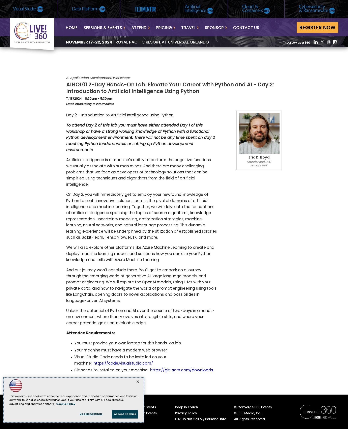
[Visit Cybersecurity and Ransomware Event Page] (317, 9)
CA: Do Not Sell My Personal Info (200, 419)
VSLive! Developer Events (136, 407)
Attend (139, 28)
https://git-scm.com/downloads (181, 370)
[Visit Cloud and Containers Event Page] (256, 9)
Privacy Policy (186, 413)
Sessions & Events (103, 28)
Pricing (164, 28)
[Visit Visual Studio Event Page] (28, 9)
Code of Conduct (130, 419)
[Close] (137, 381)
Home (72, 28)
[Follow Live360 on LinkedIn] (316, 42)
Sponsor (214, 28)
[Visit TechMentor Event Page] (145, 9)
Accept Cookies (125, 414)
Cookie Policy (65, 404)
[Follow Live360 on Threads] (329, 42)
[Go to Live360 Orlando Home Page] (32, 49)
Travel (188, 28)
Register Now (317, 28)
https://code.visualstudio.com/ (123, 364)
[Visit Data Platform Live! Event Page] (89, 9)
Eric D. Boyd (259, 158)
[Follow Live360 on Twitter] (322, 42)
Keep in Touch (186, 407)
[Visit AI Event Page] (199, 9)
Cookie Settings (91, 414)
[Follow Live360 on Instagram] (335, 42)
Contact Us (246, 28)
